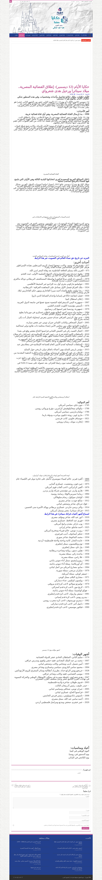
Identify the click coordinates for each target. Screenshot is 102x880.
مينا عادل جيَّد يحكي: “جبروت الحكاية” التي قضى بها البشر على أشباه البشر (80, 786)
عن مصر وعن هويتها (36, 867)
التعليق (87, 796)
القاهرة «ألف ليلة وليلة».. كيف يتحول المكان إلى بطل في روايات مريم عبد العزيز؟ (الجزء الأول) (27, 855)
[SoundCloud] (23, 1)
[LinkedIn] (26, 1)
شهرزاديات (28, 35)
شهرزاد (86, 94)
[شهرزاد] (51, 18)
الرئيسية (90, 35)
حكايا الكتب (48, 35)
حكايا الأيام (21, 35)
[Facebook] (29, 1)
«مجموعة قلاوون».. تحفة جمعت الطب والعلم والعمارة (68, 861)
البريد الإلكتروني (85, 815)
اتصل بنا (73, 1)
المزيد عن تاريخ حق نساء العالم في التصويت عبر (61, 258)
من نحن (77, 1)
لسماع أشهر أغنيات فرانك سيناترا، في (66, 514)
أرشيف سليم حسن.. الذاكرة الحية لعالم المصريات (69, 848)
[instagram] (20, 1)
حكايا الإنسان (70, 35)
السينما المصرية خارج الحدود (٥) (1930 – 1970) (29, 841)
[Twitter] (27, 1)
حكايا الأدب (84, 35)
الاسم (87, 810)
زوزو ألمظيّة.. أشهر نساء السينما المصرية (30, 848)
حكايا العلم (55, 35)
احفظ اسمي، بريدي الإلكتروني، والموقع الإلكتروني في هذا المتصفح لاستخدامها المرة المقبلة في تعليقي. (66, 825)
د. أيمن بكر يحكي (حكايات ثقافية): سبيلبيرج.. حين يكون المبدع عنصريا (23, 785)
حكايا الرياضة (35, 35)
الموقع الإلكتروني (85, 820)
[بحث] (10, 1)
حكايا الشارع (62, 35)
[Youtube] (24, 1)
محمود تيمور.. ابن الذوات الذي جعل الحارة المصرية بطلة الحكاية (67, 40)
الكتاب (16, 35)
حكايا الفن (77, 35)
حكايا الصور (42, 35)
